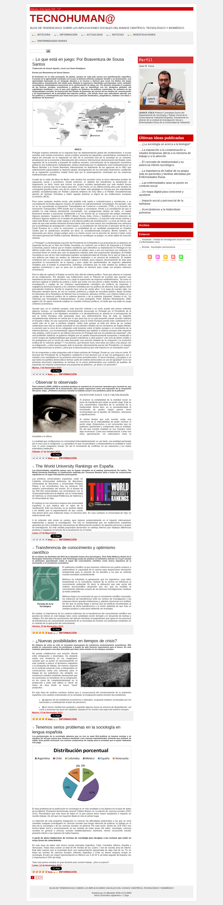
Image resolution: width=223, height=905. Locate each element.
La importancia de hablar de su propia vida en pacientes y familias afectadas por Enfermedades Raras (165, 174)
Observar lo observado (56, 382)
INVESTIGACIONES (143, 34)
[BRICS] (78, 102)
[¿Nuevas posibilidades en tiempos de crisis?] (105, 653)
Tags (126, 895)
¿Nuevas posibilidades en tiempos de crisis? (76, 640)
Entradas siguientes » (112, 895)
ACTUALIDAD (94, 34)
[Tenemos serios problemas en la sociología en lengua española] (82, 747)
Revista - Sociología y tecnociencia (158, 247)
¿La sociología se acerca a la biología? (166, 144)
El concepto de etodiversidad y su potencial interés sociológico (161, 163)
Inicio (96, 895)
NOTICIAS (117, 34)
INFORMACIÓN (68, 34)
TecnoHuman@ (72, 18)
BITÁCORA (43, 34)
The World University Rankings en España (74, 466)
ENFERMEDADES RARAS (52, 40)
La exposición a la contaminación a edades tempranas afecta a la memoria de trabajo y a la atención (165, 153)
